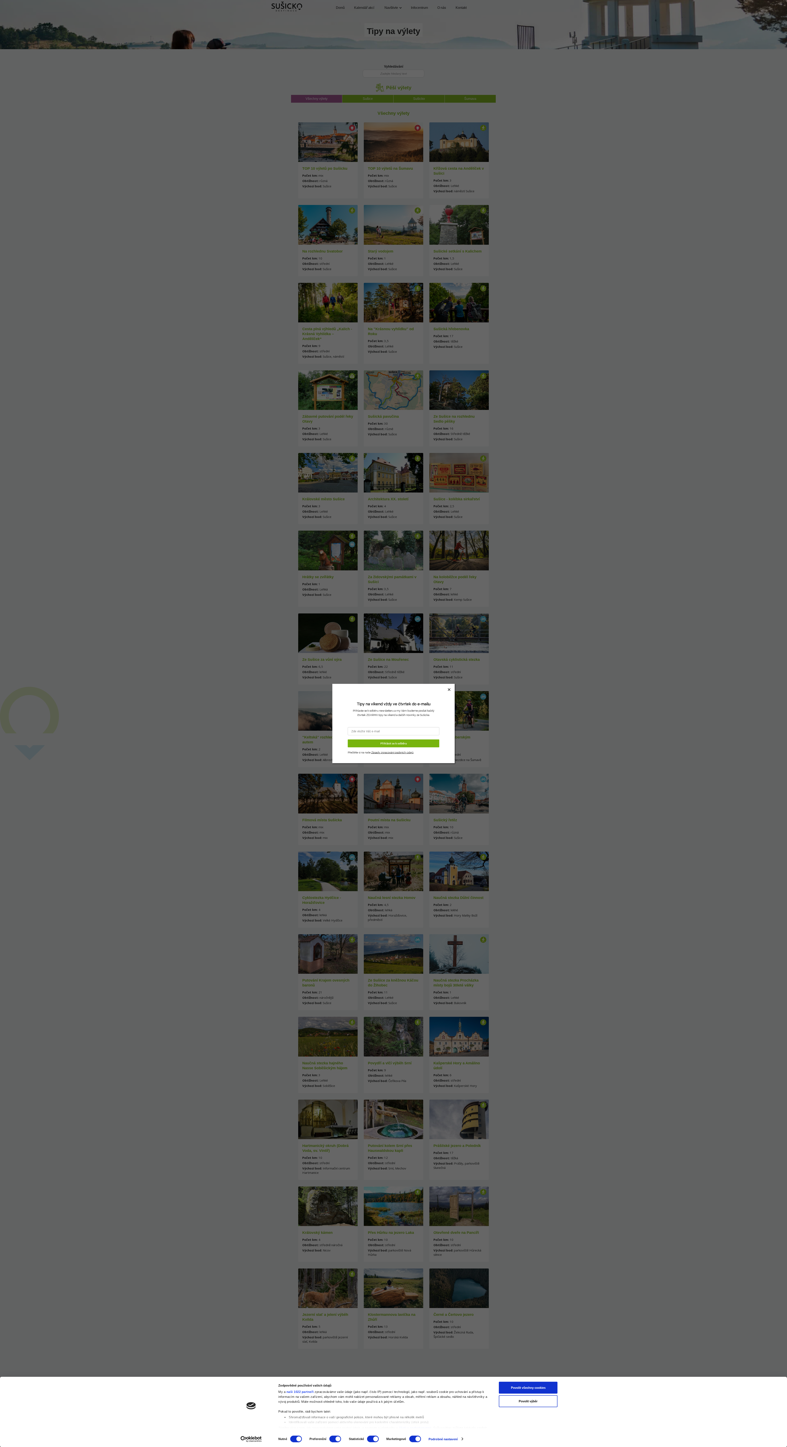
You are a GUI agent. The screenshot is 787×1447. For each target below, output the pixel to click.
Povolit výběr (528, 1401)
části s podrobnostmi (415, 1427)
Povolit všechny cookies (528, 1387)
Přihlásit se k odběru (393, 743)
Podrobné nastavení (443, 1439)
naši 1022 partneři (300, 1392)
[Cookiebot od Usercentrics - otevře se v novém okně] (251, 1439)
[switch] (335, 1439)
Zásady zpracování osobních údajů (392, 752)
